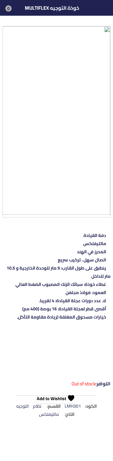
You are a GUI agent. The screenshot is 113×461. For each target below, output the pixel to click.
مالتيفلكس (49, 414)
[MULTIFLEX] (86, 355)
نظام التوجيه (28, 406)
